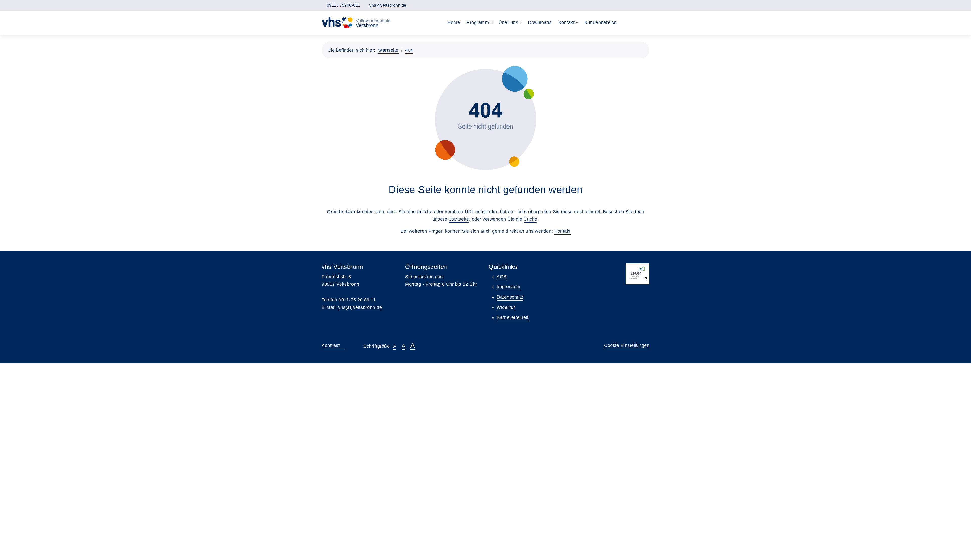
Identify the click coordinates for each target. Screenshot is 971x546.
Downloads (540, 22)
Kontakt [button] (566, 22)
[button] (625, 23)
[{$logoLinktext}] (357, 22)
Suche (530, 219)
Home (453, 22)
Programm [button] (478, 22)
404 (409, 50)
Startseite (388, 50)
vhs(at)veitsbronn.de (360, 307)
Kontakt (562, 231)
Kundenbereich (600, 22)
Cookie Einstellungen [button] (626, 345)
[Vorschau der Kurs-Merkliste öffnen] (635, 23)
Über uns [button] (508, 22)
